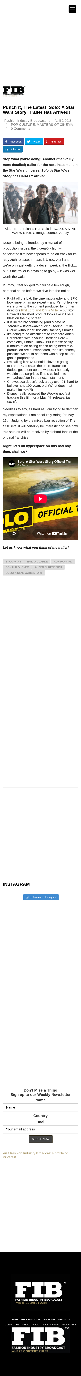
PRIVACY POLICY (31, 1324)
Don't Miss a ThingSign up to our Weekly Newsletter (41, 1092)
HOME (14, 1319)
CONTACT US (12, 1324)
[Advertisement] (40, 40)
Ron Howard (63, 561)
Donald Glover (17, 567)
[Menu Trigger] (72, 9)
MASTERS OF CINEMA (55, 124)
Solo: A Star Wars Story (24, 572)
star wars (13, 561)
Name (40, 1100)
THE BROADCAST (30, 1319)
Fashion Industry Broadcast (25, 120)
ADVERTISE (49, 1319)
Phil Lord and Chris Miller (40, 310)
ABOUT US (64, 1319)
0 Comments (20, 128)
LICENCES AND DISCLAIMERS (59, 1324)
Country (40, 1116)
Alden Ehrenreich (48, 567)
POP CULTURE (23, 124)
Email (40, 1122)
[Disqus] (40, 634)
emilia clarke (37, 561)
